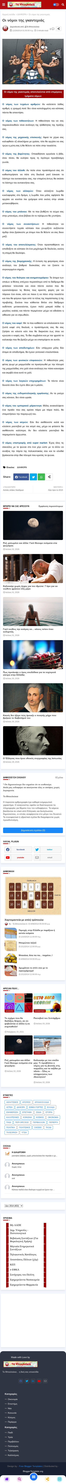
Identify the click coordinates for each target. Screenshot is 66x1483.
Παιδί (10, 1432)
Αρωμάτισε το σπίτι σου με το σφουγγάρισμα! (33, 969)
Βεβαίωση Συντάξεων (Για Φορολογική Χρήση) (24, 1240)
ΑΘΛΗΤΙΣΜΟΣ (12, 1102)
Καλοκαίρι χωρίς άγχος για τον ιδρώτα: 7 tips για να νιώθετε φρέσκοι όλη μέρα (30, 587)
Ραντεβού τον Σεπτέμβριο (47, 1018)
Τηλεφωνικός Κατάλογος (23, 1254)
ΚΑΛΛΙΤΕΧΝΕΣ (12, 1117)
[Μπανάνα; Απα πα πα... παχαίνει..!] (11, 958)
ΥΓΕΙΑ (24, 1132)
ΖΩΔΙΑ (38, 1112)
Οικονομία (12, 1399)
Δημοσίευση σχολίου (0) (33, 830)
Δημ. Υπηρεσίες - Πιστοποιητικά (19, 1232)
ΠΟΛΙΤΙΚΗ (10, 1127)
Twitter (33, 476)
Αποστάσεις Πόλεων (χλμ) (24, 1259)
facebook (21, 850)
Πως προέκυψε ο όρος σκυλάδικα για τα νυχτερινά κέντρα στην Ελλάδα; (29, 673)
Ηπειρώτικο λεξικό (27, 943)
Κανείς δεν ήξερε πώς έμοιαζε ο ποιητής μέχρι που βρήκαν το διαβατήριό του (29, 716)
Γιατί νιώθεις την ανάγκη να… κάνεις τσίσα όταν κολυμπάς (28, 630)
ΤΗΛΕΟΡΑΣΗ (11, 1132)
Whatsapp (41, 476)
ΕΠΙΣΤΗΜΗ (27, 1112)
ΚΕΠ (12, 1264)
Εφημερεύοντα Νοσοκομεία (24, 1279)
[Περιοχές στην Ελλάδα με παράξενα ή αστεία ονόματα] (11, 933)
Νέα (10, 1408)
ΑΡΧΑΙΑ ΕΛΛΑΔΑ (42, 1102)
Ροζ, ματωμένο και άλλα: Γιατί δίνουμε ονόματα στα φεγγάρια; (30, 544)
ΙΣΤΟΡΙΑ (48, 1112)
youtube (20, 857)
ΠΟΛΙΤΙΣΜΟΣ (24, 1127)
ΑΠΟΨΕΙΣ (26, 1102)
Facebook (23, 477)
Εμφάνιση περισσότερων (51, 506)
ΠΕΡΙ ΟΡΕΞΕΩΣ (22, 1122)
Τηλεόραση (13, 1450)
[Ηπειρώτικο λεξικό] (11, 945)
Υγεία (10, 1437)
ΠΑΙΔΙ (8, 1122)
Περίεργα (12, 1422)
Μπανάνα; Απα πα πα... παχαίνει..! (35, 955)
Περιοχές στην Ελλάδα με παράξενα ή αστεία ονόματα (37, 931)
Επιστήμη (12, 1404)
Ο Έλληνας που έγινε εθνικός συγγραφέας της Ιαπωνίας (32, 758)
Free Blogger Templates (30, 1466)
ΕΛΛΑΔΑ (50, 1107)
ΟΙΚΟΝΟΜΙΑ (53, 1117)
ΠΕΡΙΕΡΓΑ (53, 1122)
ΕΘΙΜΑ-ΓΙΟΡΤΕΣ (36, 1107)
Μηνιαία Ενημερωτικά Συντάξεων (22, 1248)
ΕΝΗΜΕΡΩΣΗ (12, 1112)
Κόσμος (11, 1417)
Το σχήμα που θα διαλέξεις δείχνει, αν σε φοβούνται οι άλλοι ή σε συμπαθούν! (17, 1022)
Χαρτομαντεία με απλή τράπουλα (24, 920)
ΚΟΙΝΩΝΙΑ (27, 1117)
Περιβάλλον (13, 1441)
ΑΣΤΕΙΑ (9, 1107)
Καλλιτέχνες (13, 1455)
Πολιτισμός (13, 1446)
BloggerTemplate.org (33, 1471)
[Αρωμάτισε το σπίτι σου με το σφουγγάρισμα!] (11, 970)
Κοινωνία (12, 1413)
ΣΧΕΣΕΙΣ (38, 1127)
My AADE (15, 1225)
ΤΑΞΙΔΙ (48, 1127)
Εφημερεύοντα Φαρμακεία (24, 1284)
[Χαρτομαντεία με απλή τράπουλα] (33, 896)
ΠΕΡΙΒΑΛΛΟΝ (39, 1122)
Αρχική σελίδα (8, 14)
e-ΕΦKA (14, 1269)
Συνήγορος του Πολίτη (22, 1274)
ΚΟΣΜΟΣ (40, 1117)
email (49, 857)
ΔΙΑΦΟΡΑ (21, 14)
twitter (49, 850)
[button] (63, 5)
